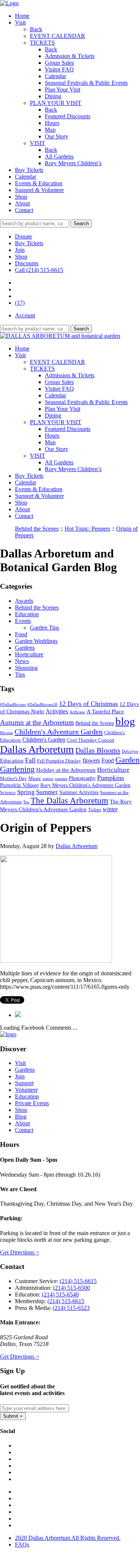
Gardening (17, 769)
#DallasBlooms (13, 705)
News (22, 661)
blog (125, 721)
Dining (53, 96)
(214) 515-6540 (60, 1294)
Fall (30, 760)
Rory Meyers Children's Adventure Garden (85, 785)
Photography (82, 778)
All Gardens (59, 156)
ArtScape (77, 712)
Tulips (94, 809)
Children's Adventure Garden (59, 732)
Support (24, 1083)
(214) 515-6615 (78, 1281)
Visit (20, 22)
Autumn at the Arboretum (37, 722)
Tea (26, 802)
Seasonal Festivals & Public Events (86, 83)
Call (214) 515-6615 (39, 270)
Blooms (6, 733)
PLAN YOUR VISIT (55, 103)
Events (23, 621)
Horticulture (29, 654)
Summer (47, 792)
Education (27, 614)
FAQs (22, 1544)
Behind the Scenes (37, 607)
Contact (24, 210)
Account (25, 315)
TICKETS (42, 42)
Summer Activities (79, 792)
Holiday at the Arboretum (66, 770)
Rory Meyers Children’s (73, 163)
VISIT (37, 143)
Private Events (32, 1103)
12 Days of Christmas (88, 703)
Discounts (26, 263)
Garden (127, 759)
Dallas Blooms (97, 750)
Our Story (56, 136)
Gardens (25, 648)
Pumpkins (110, 777)
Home (22, 16)
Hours (52, 123)
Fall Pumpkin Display (59, 761)
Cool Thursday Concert (90, 740)
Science (8, 792)
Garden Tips (44, 627)
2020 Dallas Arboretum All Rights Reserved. (68, 1538)
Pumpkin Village (19, 785)
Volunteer (26, 1090)
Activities (57, 711)
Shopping (26, 668)
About (22, 203)
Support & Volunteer (39, 190)
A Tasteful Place (105, 711)
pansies (61, 779)
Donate (23, 236)
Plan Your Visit (62, 89)
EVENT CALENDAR (57, 36)
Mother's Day (13, 778)
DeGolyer (130, 751)
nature (48, 779)
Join (20, 250)
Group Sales (59, 63)
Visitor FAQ (59, 69)
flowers (91, 760)
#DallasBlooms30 (42, 705)
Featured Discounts (67, 116)
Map (50, 130)
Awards (24, 601)
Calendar (55, 76)
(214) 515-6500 (71, 1288)
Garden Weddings (36, 641)
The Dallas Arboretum (69, 800)
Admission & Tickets (69, 56)
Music (34, 778)
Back (36, 29)
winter (110, 809)
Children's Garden (43, 739)
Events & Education (38, 183)
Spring (26, 792)
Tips (20, 674)
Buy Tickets (29, 170)
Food (21, 634)
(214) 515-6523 (71, 1308)
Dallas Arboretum (37, 749)
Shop (21, 197)
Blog (21, 1116)
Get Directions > (19, 1252)
